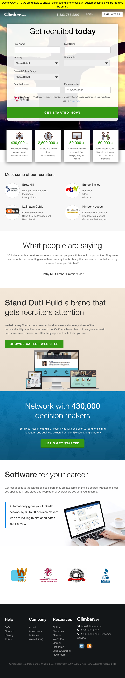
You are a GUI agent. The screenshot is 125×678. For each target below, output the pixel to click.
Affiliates (34, 640)
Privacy (9, 640)
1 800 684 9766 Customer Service (94, 640)
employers (112, 14)
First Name (19, 44)
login (89, 14)
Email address (21, 84)
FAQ (7, 632)
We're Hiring (36, 644)
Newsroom (59, 659)
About (32, 632)
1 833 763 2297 (89, 635)
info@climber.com (91, 631)
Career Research (58, 649)
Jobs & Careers (62, 655)
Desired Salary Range (25, 71)
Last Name (69, 44)
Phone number (71, 84)
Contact (9, 636)
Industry (18, 57)
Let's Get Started (62, 448)
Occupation (70, 57)
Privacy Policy (75, 101)
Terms (8, 644)
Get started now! (62, 112)
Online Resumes (58, 634)
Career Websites (58, 642)
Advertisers (35, 636)
